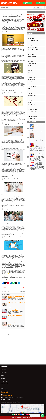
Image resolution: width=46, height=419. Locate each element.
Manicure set (30, 72)
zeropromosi (3, 387)
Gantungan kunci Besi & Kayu (33, 49)
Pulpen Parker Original (32, 95)
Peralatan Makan (31, 84)
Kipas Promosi (30, 65)
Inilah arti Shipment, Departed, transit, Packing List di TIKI (38, 163)
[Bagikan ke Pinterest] (8, 283)
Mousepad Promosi (31, 77)
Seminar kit (30, 100)
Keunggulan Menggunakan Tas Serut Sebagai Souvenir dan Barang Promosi (6, 290)
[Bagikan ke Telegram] (19, 283)
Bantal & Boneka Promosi (33, 40)
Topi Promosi (30, 113)
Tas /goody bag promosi (32, 111)
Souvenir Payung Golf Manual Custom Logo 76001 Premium (38, 154)
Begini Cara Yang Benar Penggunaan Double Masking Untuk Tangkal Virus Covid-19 (15, 323)
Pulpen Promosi (31, 97)
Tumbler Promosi (31, 118)
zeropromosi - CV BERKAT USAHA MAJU (27, 417)
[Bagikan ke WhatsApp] (13, 283)
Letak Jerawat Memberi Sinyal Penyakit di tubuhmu (39, 125)
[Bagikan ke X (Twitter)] (5, 283)
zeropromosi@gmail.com (6, 395)
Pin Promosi (30, 88)
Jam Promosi (30, 58)
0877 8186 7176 (4, 389)
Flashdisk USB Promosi (32, 47)
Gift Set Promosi (31, 54)
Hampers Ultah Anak (32, 56)
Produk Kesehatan (31, 93)
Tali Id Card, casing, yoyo (32, 109)
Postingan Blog (4, 381)
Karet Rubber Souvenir (32, 63)
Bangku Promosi (31, 38)
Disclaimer (3, 378)
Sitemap (2, 375)
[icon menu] (2, 7)
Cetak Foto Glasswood (32, 42)
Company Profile (4, 372)
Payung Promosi (31, 81)
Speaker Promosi (31, 104)
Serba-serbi (30, 102)
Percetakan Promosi (32, 86)
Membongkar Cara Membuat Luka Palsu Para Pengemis (38, 134)
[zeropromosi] (10, 2)
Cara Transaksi (4, 369)
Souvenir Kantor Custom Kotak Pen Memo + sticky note (39, 144)
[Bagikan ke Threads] (16, 283)
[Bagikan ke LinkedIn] (11, 283)
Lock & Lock (30, 70)
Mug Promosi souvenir (32, 79)
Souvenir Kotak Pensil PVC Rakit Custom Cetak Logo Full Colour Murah (19, 290)
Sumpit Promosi (31, 107)
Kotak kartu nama (31, 68)
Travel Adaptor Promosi (32, 116)
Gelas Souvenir (31, 52)
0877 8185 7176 (4, 392)
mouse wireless (31, 74)
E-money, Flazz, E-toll (32, 45)
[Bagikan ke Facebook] (2, 283)
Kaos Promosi (30, 61)
